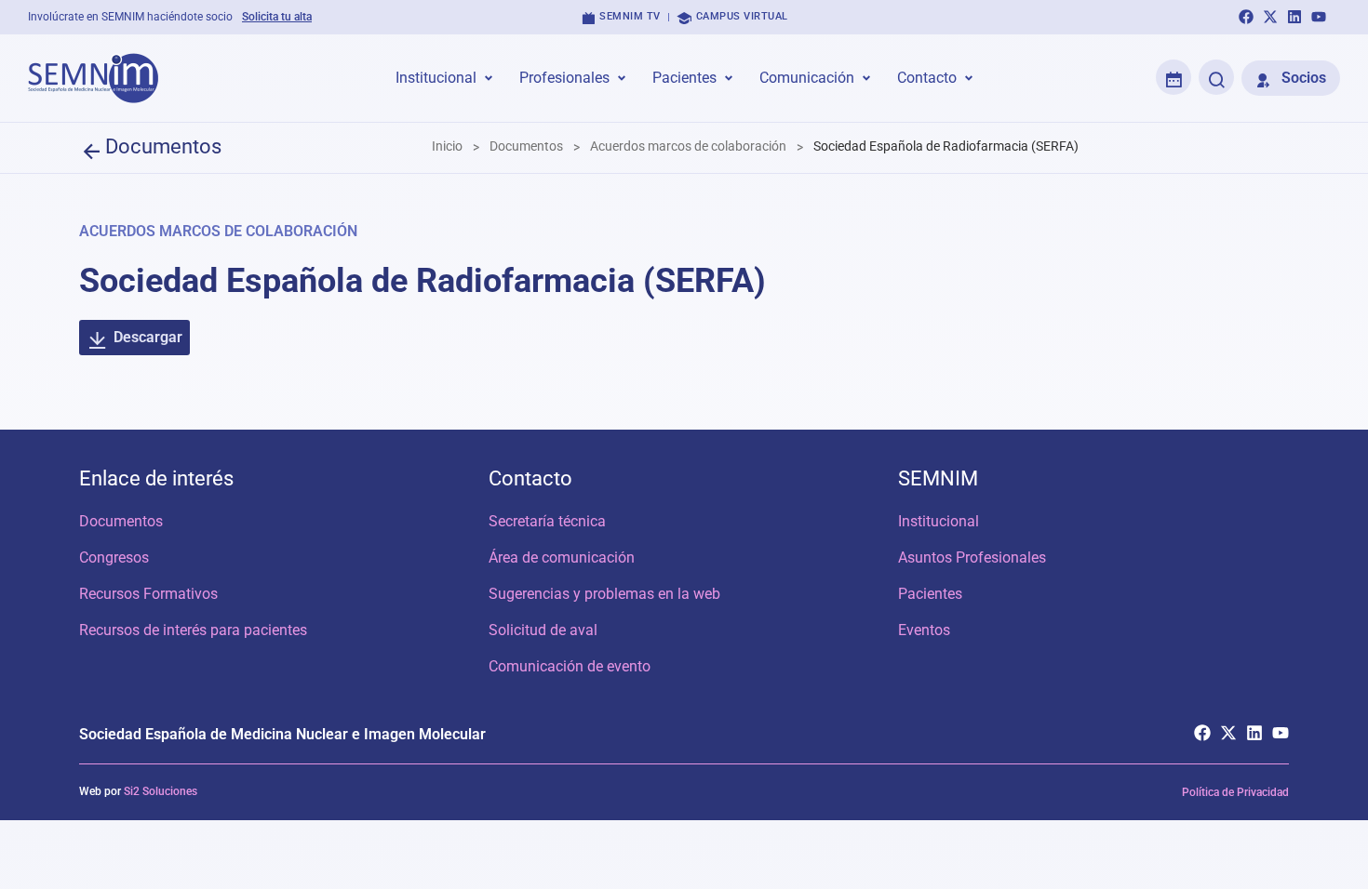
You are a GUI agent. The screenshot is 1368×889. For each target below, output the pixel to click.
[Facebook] (1246, 16)
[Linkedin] (1294, 16)
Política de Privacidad (1235, 792)
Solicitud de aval (543, 630)
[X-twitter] (1270, 16)
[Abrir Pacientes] (728, 78)
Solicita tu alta (277, 16)
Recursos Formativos (148, 594)
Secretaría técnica (547, 521)
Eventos (924, 630)
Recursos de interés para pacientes (193, 630)
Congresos (114, 557)
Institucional (938, 521)
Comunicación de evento (569, 666)
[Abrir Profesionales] (621, 78)
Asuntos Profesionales (972, 557)
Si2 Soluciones (160, 791)
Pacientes (930, 594)
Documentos (121, 521)
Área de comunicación (562, 557)
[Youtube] (1318, 16)
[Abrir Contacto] (968, 78)
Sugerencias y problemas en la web (604, 594)
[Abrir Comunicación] (866, 78)
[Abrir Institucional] (488, 78)
